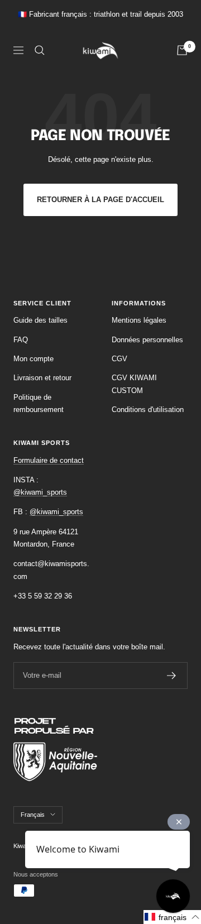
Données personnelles (147, 340)
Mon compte (33, 359)
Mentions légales (139, 320)
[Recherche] (40, 50)
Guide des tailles (40, 320)
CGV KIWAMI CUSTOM (134, 384)
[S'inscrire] (171, 675)
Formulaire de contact (48, 460)
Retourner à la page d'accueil (100, 199)
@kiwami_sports (40, 492)
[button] (172, 917)
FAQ (20, 340)
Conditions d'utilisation (148, 409)
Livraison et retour (42, 378)
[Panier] (182, 50)
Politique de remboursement (38, 403)
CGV (119, 359)
